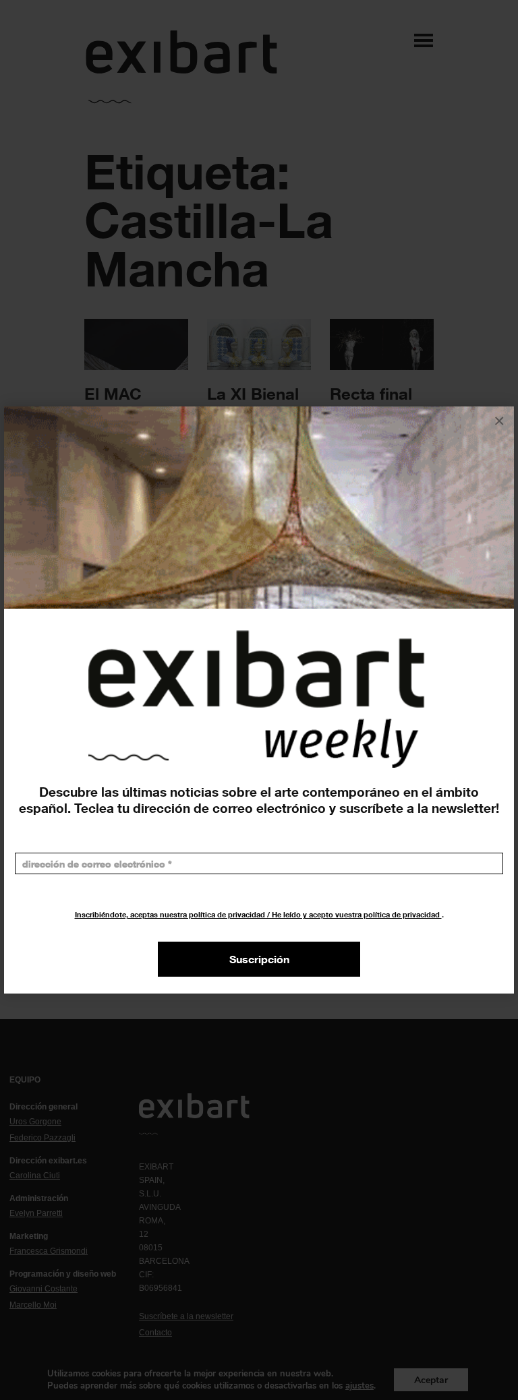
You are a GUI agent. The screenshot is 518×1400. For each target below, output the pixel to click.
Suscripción (259, 959)
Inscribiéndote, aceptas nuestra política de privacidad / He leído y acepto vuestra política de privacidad (258, 914)
